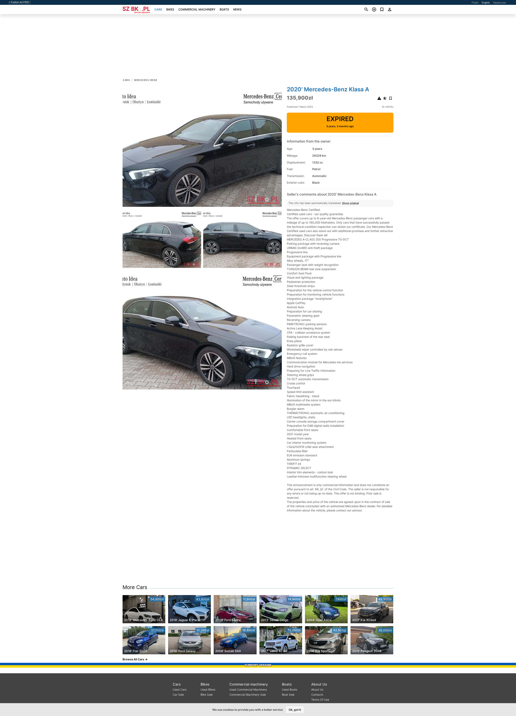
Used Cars (179, 689)
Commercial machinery (196, 9)
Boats (224, 9)
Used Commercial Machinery (248, 689)
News (237, 9)
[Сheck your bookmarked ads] (382, 9)
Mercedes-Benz (145, 80)
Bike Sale (207, 694)
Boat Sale (288, 694)
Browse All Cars (133, 659)
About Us (319, 684)
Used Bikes (208, 689)
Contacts (317, 694)
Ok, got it (295, 709)
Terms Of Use (320, 699)
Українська (499, 2)
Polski (475, 2)
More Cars (135, 587)
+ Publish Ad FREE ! (19, 2)
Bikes (170, 9)
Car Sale (178, 694)
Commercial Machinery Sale (247, 694)
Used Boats (289, 689)
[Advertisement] (258, 47)
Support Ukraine (258, 665)
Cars (158, 9)
